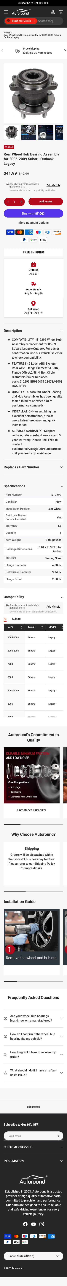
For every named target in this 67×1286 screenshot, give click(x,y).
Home (7, 33)
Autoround (17, 1268)
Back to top (33, 1106)
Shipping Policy (44, 863)
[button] (61, 12)
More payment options (33, 222)
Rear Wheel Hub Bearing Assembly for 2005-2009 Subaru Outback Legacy (32, 36)
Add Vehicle (53, 185)
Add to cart (45, 201)
